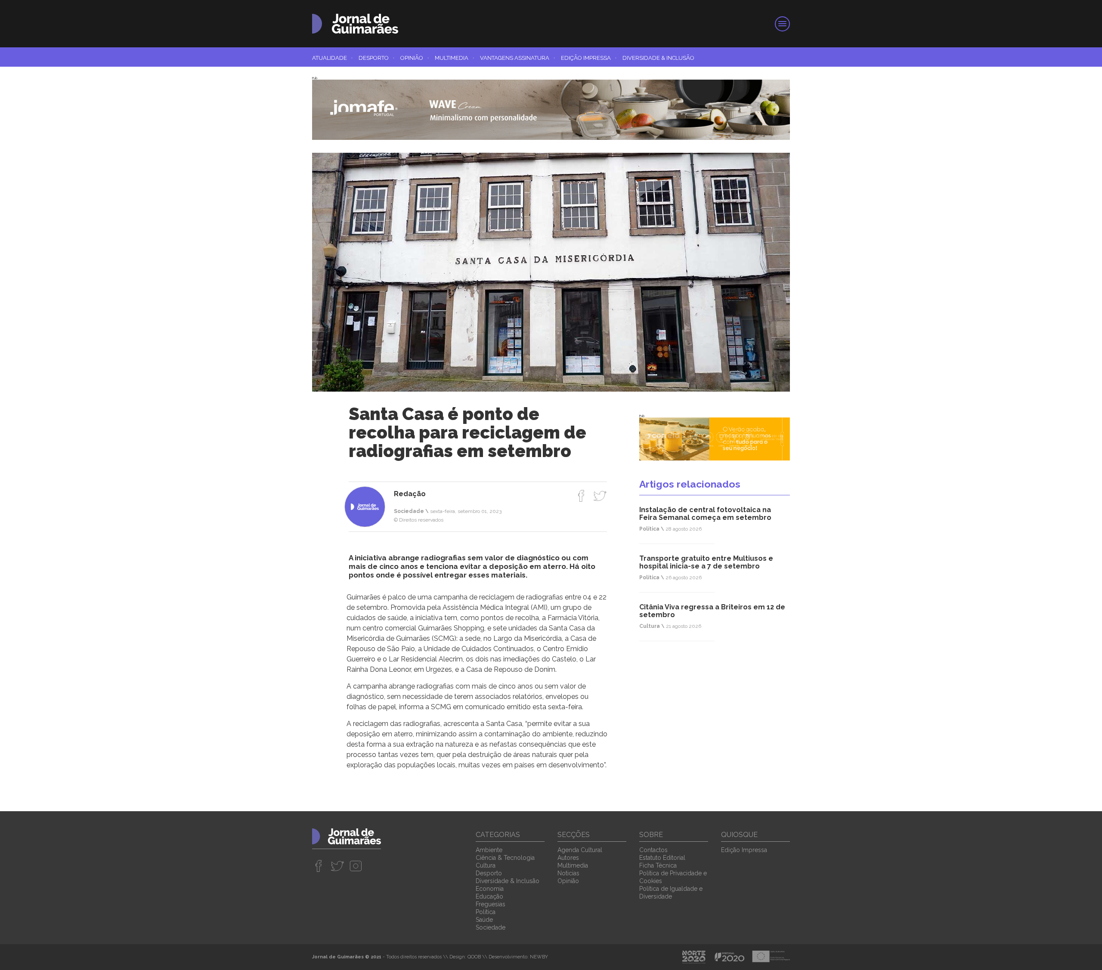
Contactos (653, 849)
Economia (490, 888)
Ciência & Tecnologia (505, 857)
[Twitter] (600, 496)
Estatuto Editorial (662, 857)
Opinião (414, 58)
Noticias (568, 873)
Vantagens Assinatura (517, 58)
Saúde (484, 919)
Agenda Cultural (579, 849)
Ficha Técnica (658, 865)
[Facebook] (581, 496)
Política (485, 911)
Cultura (485, 865)
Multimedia (454, 58)
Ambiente (489, 849)
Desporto (376, 58)
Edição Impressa (588, 58)
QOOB (474, 957)
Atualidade (332, 58)
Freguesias (490, 904)
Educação (489, 896)
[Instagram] (355, 866)
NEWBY (539, 957)
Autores (568, 857)
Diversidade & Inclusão (658, 58)
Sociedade (490, 927)
